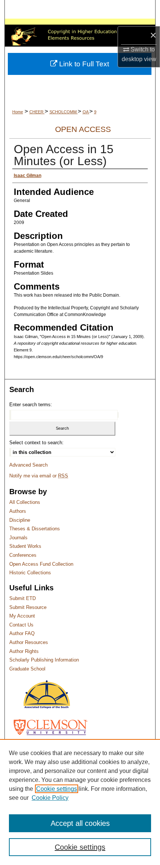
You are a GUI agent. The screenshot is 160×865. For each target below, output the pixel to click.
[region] (80, 802)
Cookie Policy (50, 798)
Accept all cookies (80, 823)
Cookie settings (56, 789)
